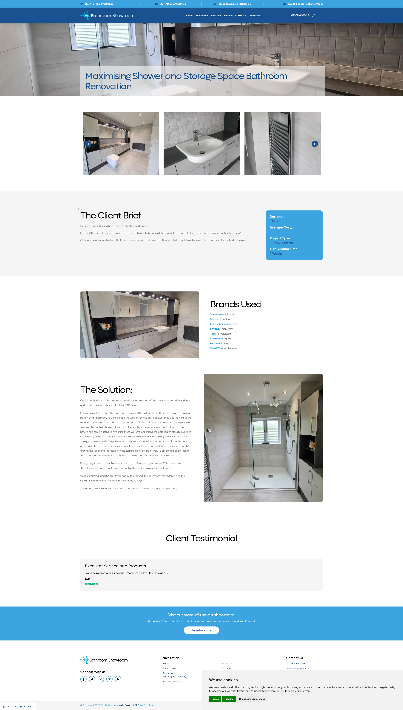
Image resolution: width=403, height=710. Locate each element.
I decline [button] (228, 699)
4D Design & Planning (174, 676)
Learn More (199, 630)
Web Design (126, 705)
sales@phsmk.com (299, 668)
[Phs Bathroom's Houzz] (118, 679)
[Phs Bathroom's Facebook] (83, 679)
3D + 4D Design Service (173, 4)
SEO (137, 705)
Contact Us (255, 15)
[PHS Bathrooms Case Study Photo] (121, 143)
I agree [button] (215, 699)
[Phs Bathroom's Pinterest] (109, 679)
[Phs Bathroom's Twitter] (92, 679)
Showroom (202, 15)
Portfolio (216, 15)
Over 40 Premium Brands (99, 4)
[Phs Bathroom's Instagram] (101, 679)
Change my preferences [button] (252, 699)
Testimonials (169, 668)
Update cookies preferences (18, 706)
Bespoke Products (173, 681)
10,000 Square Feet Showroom (305, 4)
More (241, 15)
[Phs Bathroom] (108, 15)
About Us (227, 663)
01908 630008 (297, 663)
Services (229, 15)
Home (189, 15)
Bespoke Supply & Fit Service (234, 4)
